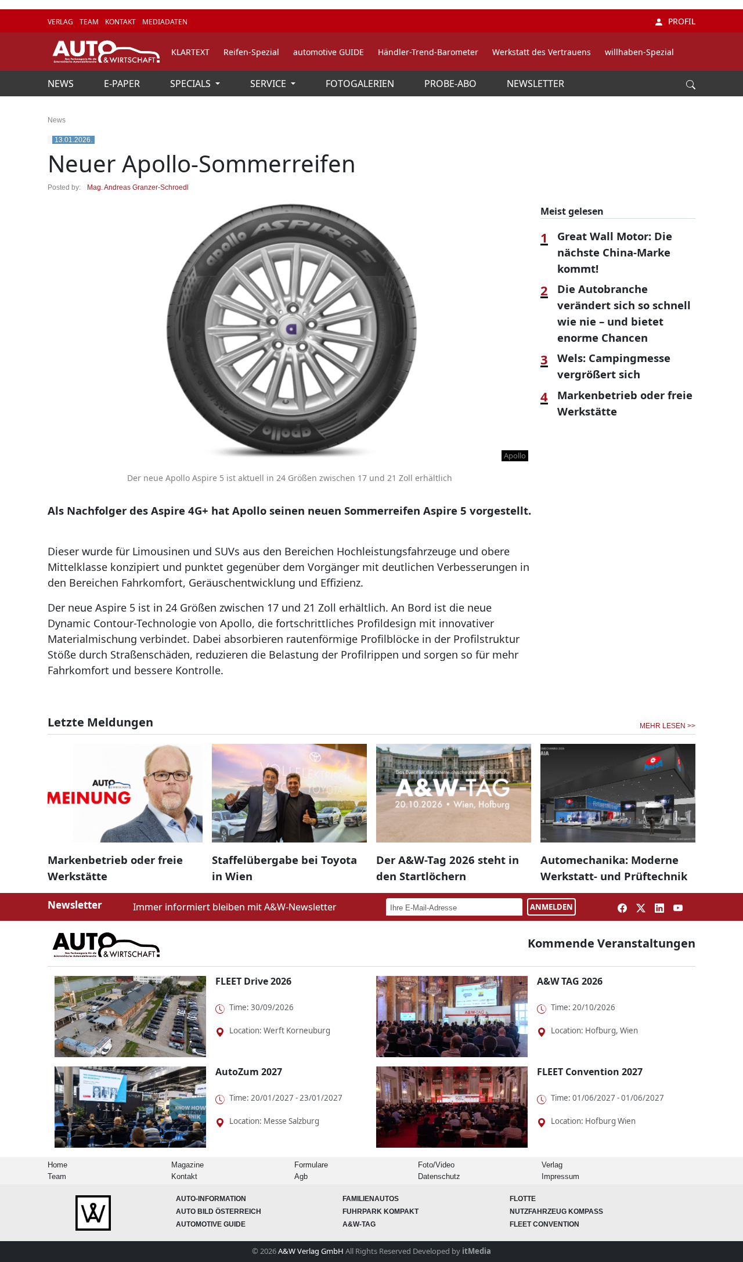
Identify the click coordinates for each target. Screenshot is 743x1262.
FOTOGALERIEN (361, 83)
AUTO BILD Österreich (218, 1211)
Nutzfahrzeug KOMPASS (556, 1211)
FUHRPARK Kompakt (380, 1211)
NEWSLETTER (535, 83)
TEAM (90, 22)
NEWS (62, 83)
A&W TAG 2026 (570, 981)
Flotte (523, 1199)
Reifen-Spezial (251, 51)
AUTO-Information (211, 1199)
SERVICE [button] (269, 83)
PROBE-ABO (451, 83)
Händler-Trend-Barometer (428, 51)
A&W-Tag (359, 1224)
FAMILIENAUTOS (370, 1199)
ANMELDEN (551, 907)
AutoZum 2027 (248, 1071)
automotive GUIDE (328, 51)
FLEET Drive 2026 (253, 981)
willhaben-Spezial (639, 51)
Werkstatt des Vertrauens (541, 51)
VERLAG (61, 22)
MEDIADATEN (164, 22)
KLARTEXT (190, 51)
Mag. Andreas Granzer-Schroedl (138, 187)
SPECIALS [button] (191, 83)
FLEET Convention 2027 (590, 1071)
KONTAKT (121, 22)
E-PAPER (123, 83)
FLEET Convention (544, 1224)
